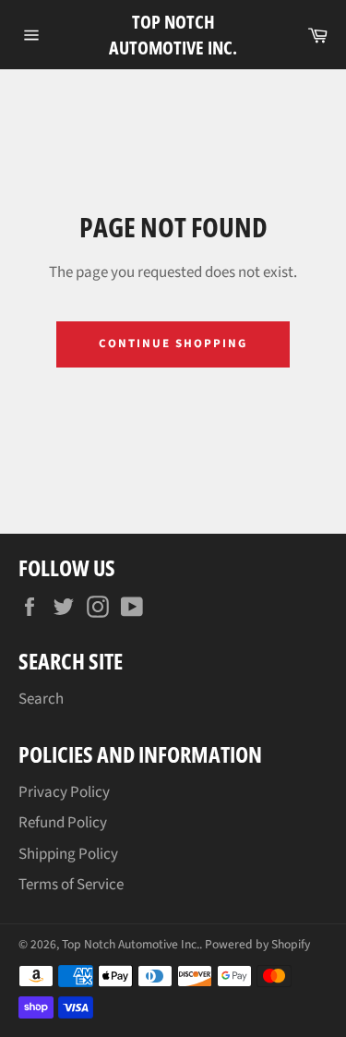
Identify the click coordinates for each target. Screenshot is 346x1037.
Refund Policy (62, 823)
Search (41, 699)
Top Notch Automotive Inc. (173, 34)
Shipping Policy (68, 854)
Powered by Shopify (257, 944)
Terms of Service (71, 885)
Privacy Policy (64, 792)
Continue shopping (172, 343)
